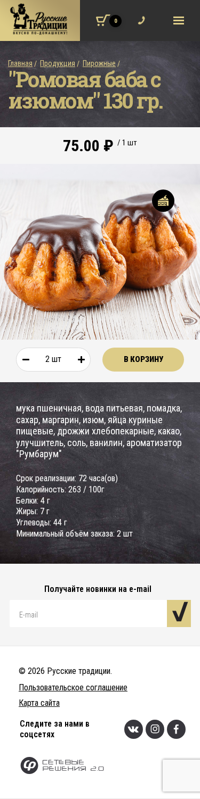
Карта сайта (39, 703)
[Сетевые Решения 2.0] (110, 766)
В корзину (143, 359)
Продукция (57, 63)
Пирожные (99, 63)
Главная (20, 63)
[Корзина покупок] (103, 20)
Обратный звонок (139, 14)
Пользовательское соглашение (73, 687)
